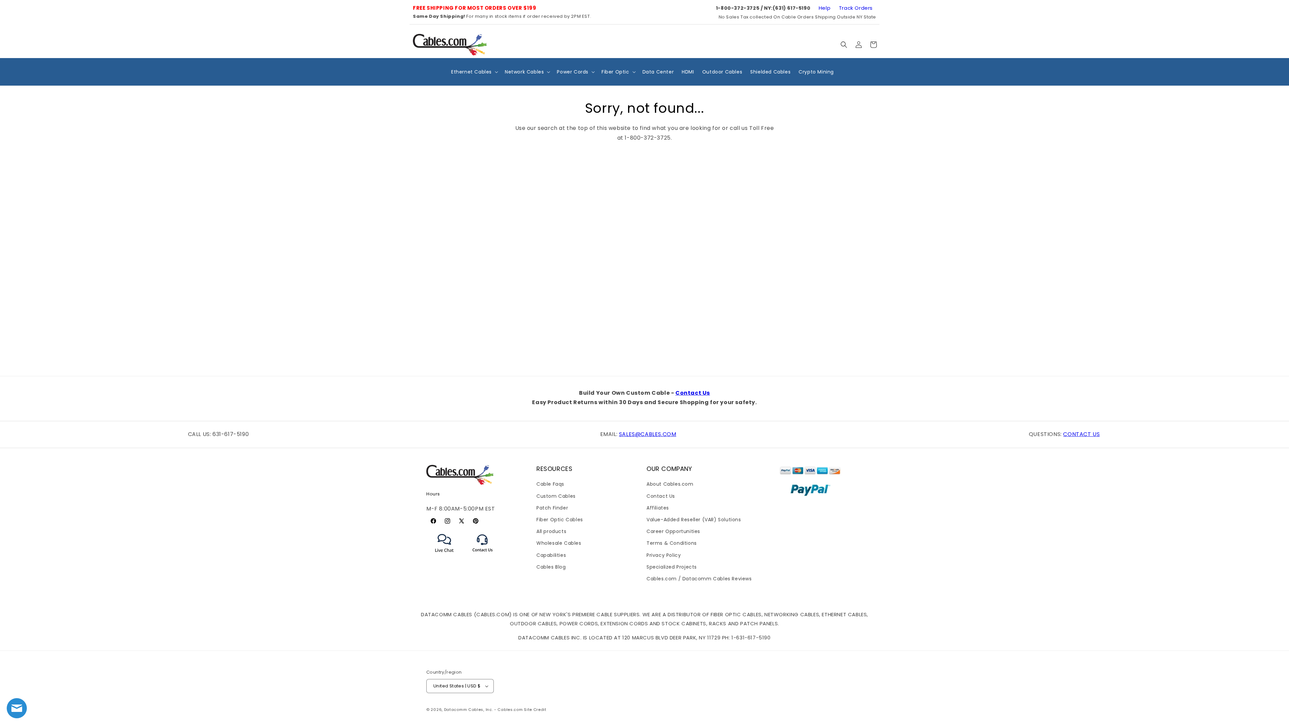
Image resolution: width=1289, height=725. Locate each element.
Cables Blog (551, 567)
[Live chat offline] (17, 708)
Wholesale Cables (558, 543)
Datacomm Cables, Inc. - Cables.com (483, 709)
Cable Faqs (550, 484)
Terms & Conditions (672, 543)
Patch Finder (552, 507)
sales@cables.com (647, 434)
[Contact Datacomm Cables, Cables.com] (482, 556)
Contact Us (692, 393)
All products (551, 531)
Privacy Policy (664, 555)
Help (824, 7)
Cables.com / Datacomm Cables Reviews (699, 578)
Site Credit (535, 709)
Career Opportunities (673, 531)
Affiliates (658, 507)
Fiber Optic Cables (559, 519)
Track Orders (856, 7)
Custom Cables (556, 496)
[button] (844, 44)
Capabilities (551, 555)
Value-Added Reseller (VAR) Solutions (694, 519)
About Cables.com (670, 484)
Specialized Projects (672, 567)
